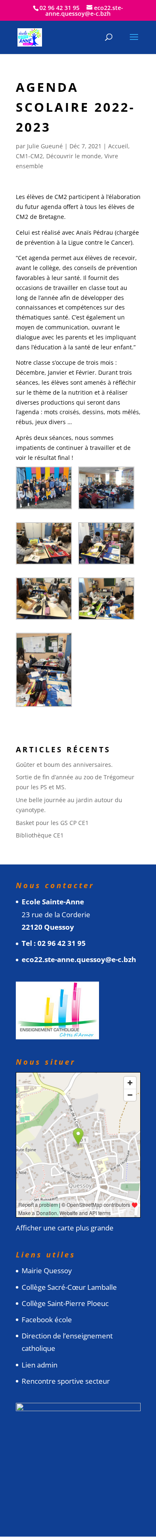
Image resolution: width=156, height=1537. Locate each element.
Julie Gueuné (45, 146)
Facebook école (47, 1319)
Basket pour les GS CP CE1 (52, 823)
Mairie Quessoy (47, 1270)
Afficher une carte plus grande (65, 1228)
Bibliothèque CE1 (40, 835)
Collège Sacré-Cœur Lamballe (69, 1287)
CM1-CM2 (29, 156)
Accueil (118, 146)
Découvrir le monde (73, 156)
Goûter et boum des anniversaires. (64, 764)
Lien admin (39, 1365)
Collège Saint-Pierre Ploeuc (65, 1303)
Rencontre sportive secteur (66, 1381)
